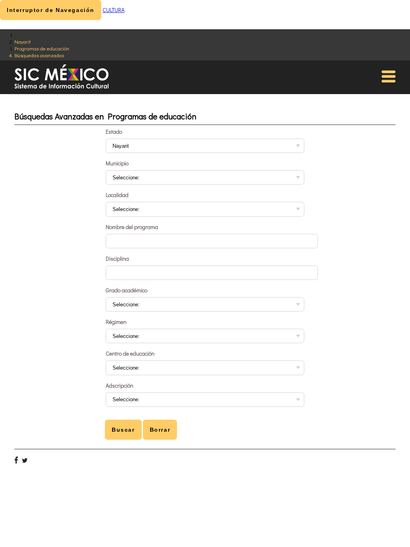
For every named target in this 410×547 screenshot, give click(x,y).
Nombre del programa (132, 227)
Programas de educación (41, 48)
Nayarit (22, 41)
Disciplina (117, 258)
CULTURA (113, 10)
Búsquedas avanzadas (39, 55)
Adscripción (119, 385)
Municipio (117, 163)
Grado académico (126, 290)
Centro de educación (130, 353)
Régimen (116, 322)
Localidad (117, 195)
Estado (114, 131)
